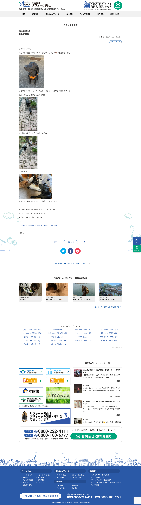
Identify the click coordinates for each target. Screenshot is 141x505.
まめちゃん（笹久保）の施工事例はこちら (70, 263)
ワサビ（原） (57, 336)
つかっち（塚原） (83, 340)
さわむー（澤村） (32, 344)
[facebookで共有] (70, 251)
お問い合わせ (27, 482)
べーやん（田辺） (109, 340)
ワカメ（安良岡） (32, 340)
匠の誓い (75, 488)
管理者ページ (117, 347)
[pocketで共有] (78, 251)
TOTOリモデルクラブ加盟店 (100, 475)
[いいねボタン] (21, 233)
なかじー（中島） (32, 336)
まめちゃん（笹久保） (114, 37)
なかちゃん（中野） (109, 336)
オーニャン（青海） (32, 333)
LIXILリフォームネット (98, 477)
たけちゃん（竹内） (109, 329)
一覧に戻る (70, 242)
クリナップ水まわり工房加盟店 (101, 480)
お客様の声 (60, 477)
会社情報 (69, 14)
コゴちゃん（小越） (58, 340)
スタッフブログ (85, 14)
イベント (40, 482)
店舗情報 (75, 485)
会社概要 (60, 485)
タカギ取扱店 (95, 485)
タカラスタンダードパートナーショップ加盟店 (106, 482)
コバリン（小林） (57, 344)
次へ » (86, 242)
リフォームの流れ (78, 475)
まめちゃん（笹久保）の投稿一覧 (106, 307)
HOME (24, 14)
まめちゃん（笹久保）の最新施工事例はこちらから (38, 225)
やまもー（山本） (83, 333)
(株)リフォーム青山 (32, 329)
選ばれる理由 (61, 475)
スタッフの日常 (115, 42)
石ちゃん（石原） (109, 333)
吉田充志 (57, 329)
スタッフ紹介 (61, 488)
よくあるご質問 (77, 477)
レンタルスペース (43, 475)
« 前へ (55, 242)
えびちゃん (83, 336)
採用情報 (100, 14)
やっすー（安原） (83, 329)
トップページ (27, 475)
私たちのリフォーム (52, 14)
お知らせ (26, 477)
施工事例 (35, 14)
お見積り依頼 (114, 14)
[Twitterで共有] (63, 251)
